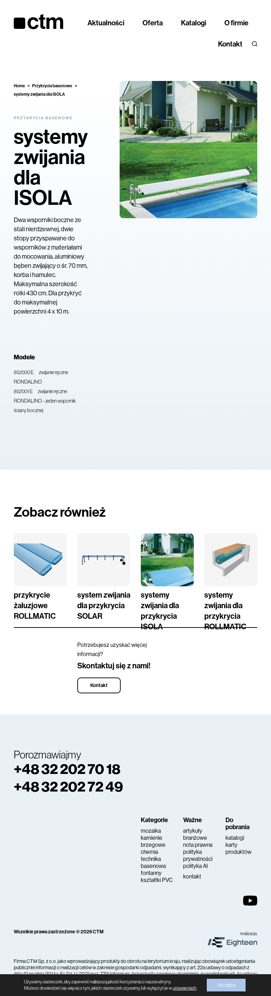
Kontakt (230, 44)
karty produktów (238, 848)
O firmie (236, 23)
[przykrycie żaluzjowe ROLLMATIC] (40, 560)
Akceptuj (226, 985)
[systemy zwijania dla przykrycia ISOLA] (167, 560)
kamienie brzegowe (153, 841)
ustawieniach (185, 988)
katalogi (234, 837)
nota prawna (197, 844)
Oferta (153, 23)
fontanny (151, 873)
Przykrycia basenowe (52, 85)
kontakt (192, 876)
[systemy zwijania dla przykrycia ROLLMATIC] (230, 560)
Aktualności (106, 23)
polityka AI (195, 866)
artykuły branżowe (195, 834)
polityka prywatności (197, 855)
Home (19, 85)
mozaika (151, 830)
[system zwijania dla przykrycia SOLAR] (103, 560)
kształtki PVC (157, 880)
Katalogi (193, 23)
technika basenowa (153, 862)
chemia (149, 852)
